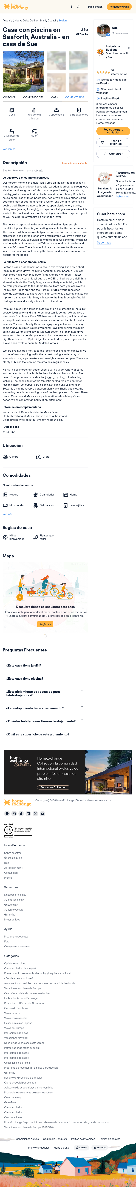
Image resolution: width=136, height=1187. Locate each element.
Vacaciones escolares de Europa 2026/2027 (29, 1127)
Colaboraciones (13, 1117)
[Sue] (103, 30)
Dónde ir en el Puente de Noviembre (24, 1003)
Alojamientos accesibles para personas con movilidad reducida (39, 983)
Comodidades (33, 97)
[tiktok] (21, 813)
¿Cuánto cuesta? (13, 909)
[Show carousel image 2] (78, 60)
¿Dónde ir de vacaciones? (18, 978)
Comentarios (74, 97)
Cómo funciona (12, 1097)
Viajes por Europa (14, 1028)
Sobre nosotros (12, 853)
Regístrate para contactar (113, 131)
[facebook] (7, 813)
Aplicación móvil (13, 867)
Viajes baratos (12, 1013)
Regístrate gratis (119, 6)
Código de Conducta (55, 1139)
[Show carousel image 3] (56, 82)
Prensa (8, 877)
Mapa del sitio (61, 1147)
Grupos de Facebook (16, 1008)
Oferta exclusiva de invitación (20, 968)
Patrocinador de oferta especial (21, 1047)
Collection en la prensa (17, 1062)
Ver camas (9, 149)
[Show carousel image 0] (23, 71)
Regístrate (45, 624)
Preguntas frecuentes (16, 936)
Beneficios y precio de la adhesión (23, 1077)
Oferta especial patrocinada (20, 1082)
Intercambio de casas (16, 1052)
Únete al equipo (13, 857)
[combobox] (81, 1147)
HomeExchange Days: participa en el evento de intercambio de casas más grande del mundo (56, 1122)
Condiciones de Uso (27, 1139)
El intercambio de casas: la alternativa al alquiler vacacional (37, 973)
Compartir (116, 153)
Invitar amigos (12, 919)
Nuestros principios (15, 894)
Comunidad (11, 872)
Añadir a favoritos (116, 142)
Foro (6, 941)
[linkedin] (28, 813)
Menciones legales (38, 1147)
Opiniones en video (15, 963)
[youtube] (42, 813)
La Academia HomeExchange (21, 998)
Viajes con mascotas (15, 1018)
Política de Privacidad (83, 1139)
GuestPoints (11, 904)
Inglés (39, 170)
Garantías (9, 914)
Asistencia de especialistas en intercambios (28, 1087)
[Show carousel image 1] (56, 60)
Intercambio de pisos (16, 1033)
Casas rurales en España (18, 1023)
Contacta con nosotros (17, 946)
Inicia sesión (95, 6)
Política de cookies (110, 1139)
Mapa (54, 97)
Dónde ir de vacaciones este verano (24, 1043)
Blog (6, 862)
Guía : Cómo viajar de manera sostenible (27, 993)
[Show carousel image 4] (78, 82)
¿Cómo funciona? (14, 899)
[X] (35, 813)
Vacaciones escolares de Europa (22, 988)
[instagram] (14, 813)
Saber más (122, 196)
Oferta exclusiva (13, 1107)
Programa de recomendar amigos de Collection (31, 1067)
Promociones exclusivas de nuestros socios (28, 1092)
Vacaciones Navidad (16, 1038)
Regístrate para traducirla (74, 163)
